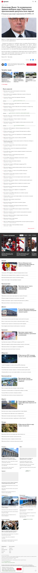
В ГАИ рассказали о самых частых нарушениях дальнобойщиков (15, 148)
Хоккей (10, 95)
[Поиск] (33, 1)
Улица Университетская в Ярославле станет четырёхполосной (13, 413)
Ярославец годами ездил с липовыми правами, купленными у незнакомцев (17, 115)
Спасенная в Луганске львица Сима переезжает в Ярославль (14, 97)
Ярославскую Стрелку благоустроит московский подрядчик (25, 380)
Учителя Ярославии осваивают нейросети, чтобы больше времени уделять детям (18, 180)
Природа (10, 98)
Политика (8, 16)
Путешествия (22, 495)
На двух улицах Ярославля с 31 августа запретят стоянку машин (15, 118)
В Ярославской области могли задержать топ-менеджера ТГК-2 (15, 189)
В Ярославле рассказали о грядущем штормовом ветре (11, 438)
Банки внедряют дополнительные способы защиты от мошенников (13, 325)
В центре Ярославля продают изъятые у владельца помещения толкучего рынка (18, 151)
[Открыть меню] (35, 1)
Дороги (4, 399)
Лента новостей (7, 89)
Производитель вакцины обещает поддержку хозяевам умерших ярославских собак (18, 122)
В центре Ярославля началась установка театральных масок (12, 395)
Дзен (10, 551)
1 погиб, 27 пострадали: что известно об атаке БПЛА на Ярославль (15, 170)
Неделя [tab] (25, 235)
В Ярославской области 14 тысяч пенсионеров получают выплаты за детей (17, 176)
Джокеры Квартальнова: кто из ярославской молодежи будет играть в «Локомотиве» (23, 254)
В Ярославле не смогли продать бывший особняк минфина (9, 507)
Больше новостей (31, 228)
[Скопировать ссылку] (35, 60)
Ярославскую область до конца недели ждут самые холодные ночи (13, 434)
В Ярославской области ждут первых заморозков (12, 160)
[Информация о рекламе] (34, 101)
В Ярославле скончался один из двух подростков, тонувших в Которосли (16, 103)
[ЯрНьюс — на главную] (5, 1)
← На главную (4, 84)
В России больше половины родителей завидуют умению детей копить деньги (15, 318)
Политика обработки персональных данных (8, 562)
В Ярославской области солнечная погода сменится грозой (12, 441)
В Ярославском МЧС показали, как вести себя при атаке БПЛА (15, 137)
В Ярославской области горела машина (11, 218)
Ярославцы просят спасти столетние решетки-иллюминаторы (25, 287)
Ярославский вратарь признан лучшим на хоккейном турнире (15, 202)
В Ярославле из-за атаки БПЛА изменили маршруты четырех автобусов (16, 208)
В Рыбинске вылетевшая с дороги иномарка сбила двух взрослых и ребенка (17, 131)
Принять (19, 569)
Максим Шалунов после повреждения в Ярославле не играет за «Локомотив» (17, 94)
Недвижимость (5, 495)
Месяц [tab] (21, 235)
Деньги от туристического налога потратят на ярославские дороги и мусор (15, 321)
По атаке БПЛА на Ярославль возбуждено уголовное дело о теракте (16, 157)
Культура (10, 146)
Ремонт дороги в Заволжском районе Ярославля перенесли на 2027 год (27, 403)
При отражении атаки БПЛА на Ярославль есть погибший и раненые (16, 192)
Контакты (3, 551)
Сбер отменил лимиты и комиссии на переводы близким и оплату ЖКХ (26, 459)
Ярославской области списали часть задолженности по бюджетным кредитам (17, 134)
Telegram (10, 548)
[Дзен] (3, 64)
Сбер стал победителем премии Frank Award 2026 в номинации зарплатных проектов (19, 221)
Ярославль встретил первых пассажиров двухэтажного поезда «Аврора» (14, 411)
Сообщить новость (31, 64)
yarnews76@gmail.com (7, 561)
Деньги (10, 152)
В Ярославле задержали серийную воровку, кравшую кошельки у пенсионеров (17, 167)
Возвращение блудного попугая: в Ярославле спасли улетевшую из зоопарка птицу (18, 106)
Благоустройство (6, 376)
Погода (4, 422)
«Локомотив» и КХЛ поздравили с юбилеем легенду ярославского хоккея (16, 128)
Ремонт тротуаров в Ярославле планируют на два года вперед (13, 388)
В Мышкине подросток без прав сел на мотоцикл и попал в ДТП (15, 109)
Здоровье (10, 123)
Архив (3, 552)
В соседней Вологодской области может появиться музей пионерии (15, 144)
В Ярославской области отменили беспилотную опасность (14, 154)
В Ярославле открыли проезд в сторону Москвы (12, 199)
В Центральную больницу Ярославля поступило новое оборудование (16, 186)
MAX (10, 552)
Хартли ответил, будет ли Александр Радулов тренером (13, 224)
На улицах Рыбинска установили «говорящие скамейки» (12, 392)
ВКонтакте (11, 549)
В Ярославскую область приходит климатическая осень (11, 436)
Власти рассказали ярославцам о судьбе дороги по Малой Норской (14, 418)
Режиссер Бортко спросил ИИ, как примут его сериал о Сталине (15, 173)
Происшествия (11, 92)
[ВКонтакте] (5, 64)
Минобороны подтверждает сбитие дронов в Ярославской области (15, 205)
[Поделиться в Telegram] (31, 60)
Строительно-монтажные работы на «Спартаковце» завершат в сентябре (15, 390)
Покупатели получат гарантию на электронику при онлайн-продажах (14, 323)
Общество (10, 171)
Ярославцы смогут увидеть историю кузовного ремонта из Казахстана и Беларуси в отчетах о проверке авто (18, 141)
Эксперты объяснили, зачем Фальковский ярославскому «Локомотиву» (7, 254)
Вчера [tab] (30, 235)
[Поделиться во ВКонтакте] (33, 60)
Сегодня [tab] (34, 235)
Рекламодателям (4, 549)
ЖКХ (21, 446)
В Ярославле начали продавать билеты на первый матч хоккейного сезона (17, 183)
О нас (3, 548)
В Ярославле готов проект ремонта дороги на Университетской (13, 415)
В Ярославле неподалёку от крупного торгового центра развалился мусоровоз (17, 211)
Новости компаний (12, 222)
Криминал (11, 165)
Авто (10, 149)
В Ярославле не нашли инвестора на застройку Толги (10, 509)
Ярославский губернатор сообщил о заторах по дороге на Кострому (16, 215)
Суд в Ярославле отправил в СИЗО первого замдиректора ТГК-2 (15, 164)
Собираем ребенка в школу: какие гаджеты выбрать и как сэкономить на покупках (16, 372)
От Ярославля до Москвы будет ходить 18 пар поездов (28, 507)
